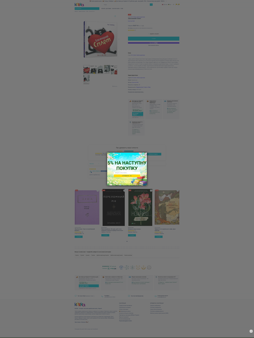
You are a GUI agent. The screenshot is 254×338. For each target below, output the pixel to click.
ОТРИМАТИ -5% (127, 175)
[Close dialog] (145, 154)
